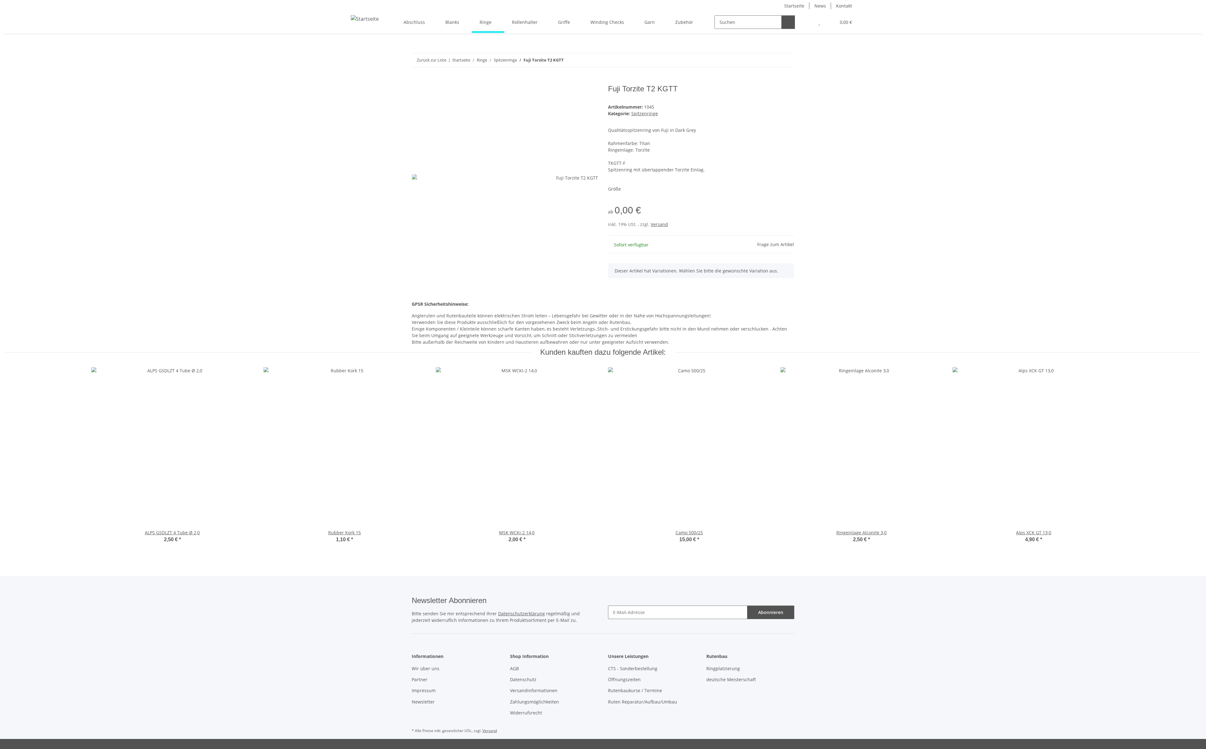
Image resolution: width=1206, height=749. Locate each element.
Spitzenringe (644, 113)
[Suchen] (788, 22)
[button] (806, 22)
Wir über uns (425, 668)
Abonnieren (770, 612)
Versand (659, 224)
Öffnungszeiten (624, 679)
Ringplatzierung (723, 668)
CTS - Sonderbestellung (632, 668)
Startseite (794, 6)
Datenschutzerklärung (521, 614)
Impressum (424, 690)
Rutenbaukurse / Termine (635, 690)
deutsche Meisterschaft (731, 679)
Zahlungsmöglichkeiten (534, 702)
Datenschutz (523, 679)
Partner (419, 679)
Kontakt (844, 6)
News (820, 6)
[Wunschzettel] (819, 22)
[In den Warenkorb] (417, 81)
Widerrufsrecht (526, 713)
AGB (514, 668)
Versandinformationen (533, 690)
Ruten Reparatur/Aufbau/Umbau (642, 702)
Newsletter (423, 702)
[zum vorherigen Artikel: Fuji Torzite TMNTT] (774, 60)
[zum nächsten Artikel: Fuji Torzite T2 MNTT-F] (787, 60)
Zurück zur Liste (431, 60)
